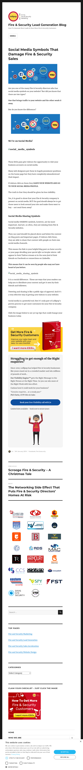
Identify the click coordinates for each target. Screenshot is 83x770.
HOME (11, 732)
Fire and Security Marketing (20, 634)
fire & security (41, 451)
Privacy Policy (15, 754)
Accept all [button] (65, 752)
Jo (12, 451)
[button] (28, 767)
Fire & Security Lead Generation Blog (37, 25)
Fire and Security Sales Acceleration (23, 646)
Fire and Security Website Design (22, 652)
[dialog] (41, 754)
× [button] (80, 741)
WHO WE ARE (14, 738)
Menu (13, 36)
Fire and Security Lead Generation (23, 640)
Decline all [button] (64, 757)
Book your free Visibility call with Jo (35, 402)
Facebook (32, 451)
